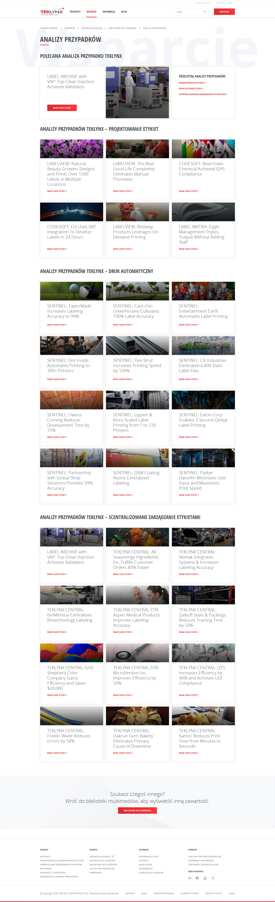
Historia (144, 860)
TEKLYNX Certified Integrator (204, 856)
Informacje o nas (149, 856)
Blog (144, 893)
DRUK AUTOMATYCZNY (190, 88)
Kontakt (224, 11)
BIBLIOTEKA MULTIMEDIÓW (137, 810)
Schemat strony (190, 893)
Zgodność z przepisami (53, 872)
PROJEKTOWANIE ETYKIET (191, 82)
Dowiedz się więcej (91, 28)
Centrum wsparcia (100, 856)
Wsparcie (70, 28)
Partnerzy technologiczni (203, 864)
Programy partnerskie (201, 860)
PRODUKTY (75, 11)
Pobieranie (96, 872)
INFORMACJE (109, 11)
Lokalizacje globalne (151, 872)
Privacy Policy (214, 893)
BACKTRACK (46, 868)
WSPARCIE (92, 11)
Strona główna (49, 28)
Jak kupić (45, 856)
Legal (232, 893)
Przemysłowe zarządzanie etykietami (61, 864)
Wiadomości (146, 868)
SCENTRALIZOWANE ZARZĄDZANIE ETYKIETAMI (202, 94)
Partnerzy (221, 3)
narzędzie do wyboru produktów (59, 876)
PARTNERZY (192, 849)
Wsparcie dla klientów (103, 860)
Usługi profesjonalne (102, 868)
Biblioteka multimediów (122, 28)
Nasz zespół (145, 864)
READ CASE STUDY (62, 107)
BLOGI (124, 11)
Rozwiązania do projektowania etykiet (62, 860)
